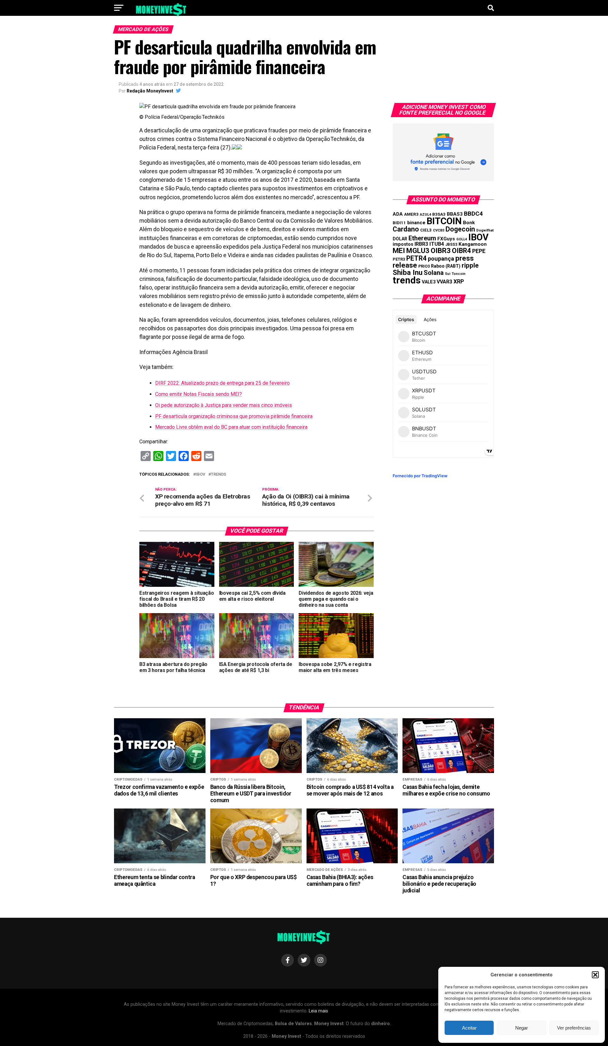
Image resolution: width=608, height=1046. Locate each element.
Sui (447, 274)
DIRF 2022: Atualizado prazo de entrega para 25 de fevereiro (222, 383)
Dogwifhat (485, 230)
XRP (458, 281)
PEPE (478, 251)
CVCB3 (438, 230)
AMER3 (411, 214)
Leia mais (318, 1011)
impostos (403, 244)
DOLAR (400, 238)
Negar (521, 1027)
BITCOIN (444, 221)
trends (218, 474)
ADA (398, 214)
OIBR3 (441, 250)
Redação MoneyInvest (150, 90)
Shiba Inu (407, 272)
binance (416, 222)
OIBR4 (461, 251)
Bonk (469, 222)
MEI (399, 250)
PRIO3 (424, 266)
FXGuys (446, 239)
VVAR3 (444, 282)
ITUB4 (436, 244)
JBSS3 (451, 244)
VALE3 (428, 282)
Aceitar (469, 1027)
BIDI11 (399, 222)
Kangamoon (473, 244)
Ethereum (422, 238)
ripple (470, 265)
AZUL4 (425, 214)
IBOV (200, 474)
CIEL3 (426, 230)
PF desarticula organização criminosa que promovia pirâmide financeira (234, 416)
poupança (441, 258)
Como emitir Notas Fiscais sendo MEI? (198, 394)
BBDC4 (473, 213)
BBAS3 (455, 214)
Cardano (406, 229)
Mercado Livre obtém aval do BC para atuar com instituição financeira (231, 427)
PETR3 (399, 259)
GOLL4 (461, 239)
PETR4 (416, 258)
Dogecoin (460, 229)
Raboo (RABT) (445, 266)
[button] (595, 975)
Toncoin (459, 274)
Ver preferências (574, 1027)
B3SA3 (439, 214)
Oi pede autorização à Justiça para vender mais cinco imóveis (223, 405)
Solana (434, 272)
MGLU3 (417, 251)
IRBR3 (421, 244)
